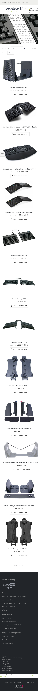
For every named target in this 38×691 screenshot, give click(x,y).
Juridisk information (8, 665)
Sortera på (6, 48)
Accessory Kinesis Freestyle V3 (19, 385)
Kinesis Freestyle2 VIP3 (19, 342)
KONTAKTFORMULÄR (9, 628)
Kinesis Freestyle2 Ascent (18, 87)
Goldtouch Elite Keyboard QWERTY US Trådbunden (20, 127)
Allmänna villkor (7, 668)
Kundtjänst (5, 663)
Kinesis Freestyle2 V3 (19, 299)
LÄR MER (5, 610)
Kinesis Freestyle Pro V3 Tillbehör (19, 549)
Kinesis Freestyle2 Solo (19, 255)
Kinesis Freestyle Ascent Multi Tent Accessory (19, 506)
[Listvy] (35, 48)
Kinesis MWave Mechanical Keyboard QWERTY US (19, 169)
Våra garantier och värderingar (12, 658)
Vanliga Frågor (7, 659)
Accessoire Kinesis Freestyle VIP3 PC (19, 428)
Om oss (4, 656)
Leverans (5, 661)
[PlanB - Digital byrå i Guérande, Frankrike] (19, 686)
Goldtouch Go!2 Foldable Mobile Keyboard (19, 212)
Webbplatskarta (7, 670)
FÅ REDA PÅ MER (7, 643)
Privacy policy (6, 666)
